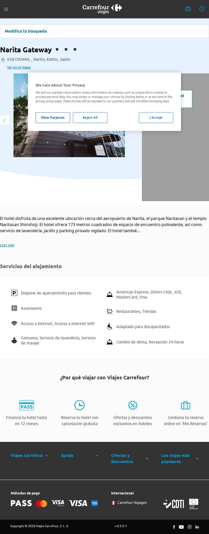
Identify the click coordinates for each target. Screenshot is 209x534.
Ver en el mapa (19, 67)
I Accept (156, 117)
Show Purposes (52, 117)
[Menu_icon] (6, 9)
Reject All (90, 117)
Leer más (7, 245)
